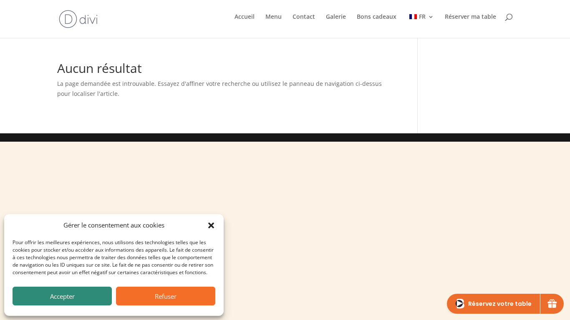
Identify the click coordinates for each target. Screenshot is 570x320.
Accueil (245, 17)
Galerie (336, 17)
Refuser (166, 296)
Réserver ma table (470, 17)
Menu (273, 17)
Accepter (62, 296)
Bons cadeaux (376, 17)
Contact (304, 17)
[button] (211, 225)
